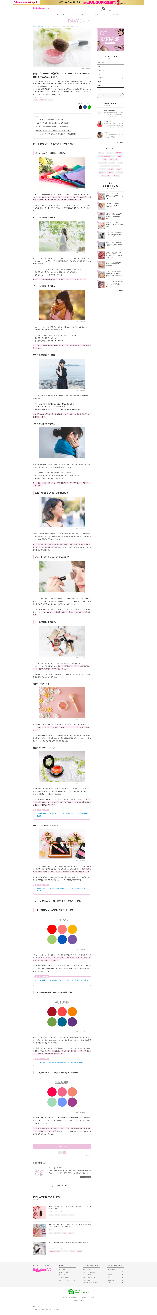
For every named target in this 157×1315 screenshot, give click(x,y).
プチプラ (64, 1215)
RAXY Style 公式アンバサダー (55, 1251)
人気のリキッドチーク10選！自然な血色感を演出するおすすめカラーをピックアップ (62, 890)
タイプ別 (116, 176)
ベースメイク (40, 97)
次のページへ (62, 1146)
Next (88, 1156)
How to (35, 99)
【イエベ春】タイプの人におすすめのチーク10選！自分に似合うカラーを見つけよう (62, 981)
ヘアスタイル (105, 166)
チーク (50, 99)
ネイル (99, 82)
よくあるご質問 (114, 14)
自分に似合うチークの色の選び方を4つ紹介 (50, 119)
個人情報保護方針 (73, 1297)
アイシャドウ (102, 162)
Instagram (109, 1274)
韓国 (50, 1233)
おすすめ (57, 1215)
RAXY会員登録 (111, 1269)
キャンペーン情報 (78, 14)
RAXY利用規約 (87, 1280)
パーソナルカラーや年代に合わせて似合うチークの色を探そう (56, 134)
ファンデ (119, 172)
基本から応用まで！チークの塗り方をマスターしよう (53, 130)
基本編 (119, 156)
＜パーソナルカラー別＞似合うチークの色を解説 (52, 123)
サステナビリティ (58, 1309)
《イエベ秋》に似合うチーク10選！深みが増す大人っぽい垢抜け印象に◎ (61, 1062)
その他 (99, 89)
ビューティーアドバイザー (66, 1280)
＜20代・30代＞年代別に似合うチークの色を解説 (52, 126)
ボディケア (101, 74)
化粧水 (118, 169)
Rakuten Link (110, 1280)
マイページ (62, 1274)
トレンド (112, 162)
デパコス (71, 1215)
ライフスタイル (106, 176)
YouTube (109, 1283)
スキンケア (101, 63)
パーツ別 (111, 169)
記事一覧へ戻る (62, 1185)
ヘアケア (100, 78)
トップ (42, 14)
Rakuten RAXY (41, 8)
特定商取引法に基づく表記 (90, 1283)
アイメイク (101, 70)
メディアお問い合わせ (89, 1272)
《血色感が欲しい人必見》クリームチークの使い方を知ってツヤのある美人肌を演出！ (62, 815)
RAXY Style (60, 14)
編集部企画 (118, 153)
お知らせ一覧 (86, 1269)
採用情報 (92, 1297)
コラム (99, 85)
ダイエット (101, 172)
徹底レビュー (57, 1233)
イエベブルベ (43, 99)
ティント (71, 1233)
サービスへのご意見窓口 (89, 1277)
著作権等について (83, 1297)
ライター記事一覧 (85, 1177)
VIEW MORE (120, 142)
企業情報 (65, 1297)
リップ (64, 1233)
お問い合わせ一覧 (46, 1309)
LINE (108, 1277)
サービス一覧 (36, 1309)
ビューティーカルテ (64, 1277)
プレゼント (79, 1251)
